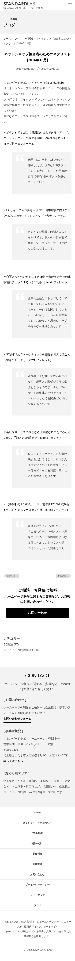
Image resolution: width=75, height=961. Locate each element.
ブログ (18, 38)
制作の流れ (37, 843)
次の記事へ (63, 576)
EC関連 (29, 38)
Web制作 (37, 833)
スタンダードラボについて (37, 822)
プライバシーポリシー (37, 884)
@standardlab (54, 82)
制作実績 (37, 864)
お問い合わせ (37, 612)
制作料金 (37, 853)
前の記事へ (12, 576)
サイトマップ (37, 895)
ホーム (7, 38)
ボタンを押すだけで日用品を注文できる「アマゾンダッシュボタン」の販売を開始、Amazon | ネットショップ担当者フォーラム (36, 138)
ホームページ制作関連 (17, 650)
